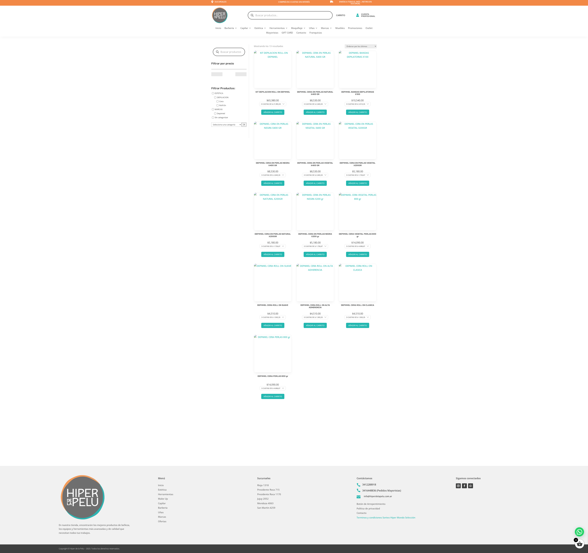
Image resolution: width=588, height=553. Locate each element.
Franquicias (315, 33)
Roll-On (222, 105)
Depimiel (221, 113)
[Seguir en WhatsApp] (470, 485)
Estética (258, 28)
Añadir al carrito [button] (273, 112)
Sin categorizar (221, 117)
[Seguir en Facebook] (464, 485)
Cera (221, 101)
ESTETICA (219, 93)
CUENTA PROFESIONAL (368, 15)
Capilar (244, 28)
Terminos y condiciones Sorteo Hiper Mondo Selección (386, 517)
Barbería (229, 28)
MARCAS (218, 109)
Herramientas (277, 28)
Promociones (355, 28)
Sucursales (220, 1)
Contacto (301, 33)
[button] (579, 531)
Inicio (218, 28)
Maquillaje (297, 28)
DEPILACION (222, 97)
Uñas (312, 28)
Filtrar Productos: (223, 88)
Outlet (369, 28)
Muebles (340, 28)
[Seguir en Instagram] (458, 485)
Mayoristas (272, 33)
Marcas (325, 28)
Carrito (340, 15)
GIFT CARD (287, 33)
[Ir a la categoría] (244, 124)
